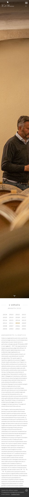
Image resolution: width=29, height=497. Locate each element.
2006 (18, 326)
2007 (11, 326)
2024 (5, 314)
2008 (5, 326)
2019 (11, 317)
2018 (18, 317)
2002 (18, 329)
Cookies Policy (15, 494)
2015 (11, 320)
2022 (18, 314)
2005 (24, 326)
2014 (18, 320)
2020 (5, 317)
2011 (11, 323)
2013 (24, 320)
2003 (11, 329)
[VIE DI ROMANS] (7, 4)
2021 (24, 314)
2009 (24, 323)
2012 (5, 323)
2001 (24, 329)
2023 (11, 314)
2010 (18, 323)
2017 (24, 317)
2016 (5, 320)
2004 (5, 329)
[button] (26, 2)
